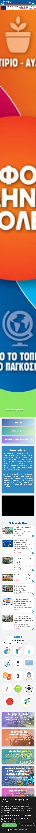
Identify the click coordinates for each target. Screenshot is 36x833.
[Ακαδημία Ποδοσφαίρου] (29, 688)
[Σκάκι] (18, 676)
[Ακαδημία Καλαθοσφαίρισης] (9, 701)
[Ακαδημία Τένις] (18, 688)
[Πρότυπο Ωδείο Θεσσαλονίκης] (29, 650)
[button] (24, 415)
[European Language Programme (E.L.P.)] (18, 663)
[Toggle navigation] (34, 2)
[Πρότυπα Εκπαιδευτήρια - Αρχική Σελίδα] (6, 2)
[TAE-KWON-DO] (29, 676)
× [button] (34, 798)
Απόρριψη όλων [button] (26, 825)
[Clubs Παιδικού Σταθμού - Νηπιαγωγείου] (7, 650)
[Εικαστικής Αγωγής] (7, 663)
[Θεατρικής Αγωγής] (7, 676)
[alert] (18, 815)
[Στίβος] (18, 650)
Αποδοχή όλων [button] (9, 825)
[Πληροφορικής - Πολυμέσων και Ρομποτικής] (29, 663)
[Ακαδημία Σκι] (26, 701)
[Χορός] (7, 688)
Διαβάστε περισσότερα (7, 812)
